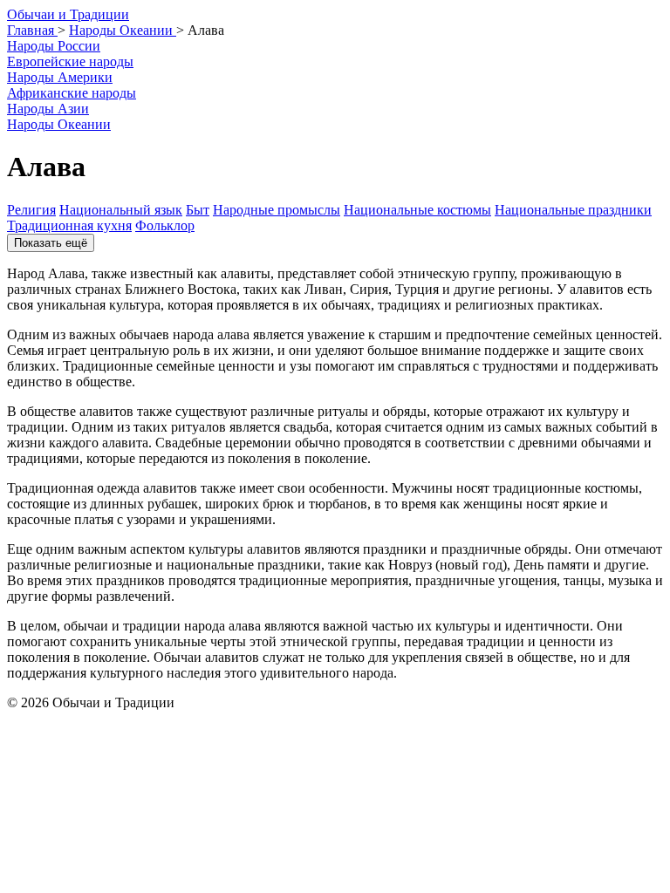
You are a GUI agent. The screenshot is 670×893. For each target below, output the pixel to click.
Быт (197, 209)
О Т (68, 14)
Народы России (53, 45)
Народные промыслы (276, 209)
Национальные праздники (573, 209)
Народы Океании (59, 124)
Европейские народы (70, 61)
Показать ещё (50, 242)
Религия (31, 209)
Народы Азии (48, 108)
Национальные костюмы (417, 209)
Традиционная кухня (69, 225)
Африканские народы (71, 92)
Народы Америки (60, 77)
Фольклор (165, 225)
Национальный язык (120, 209)
